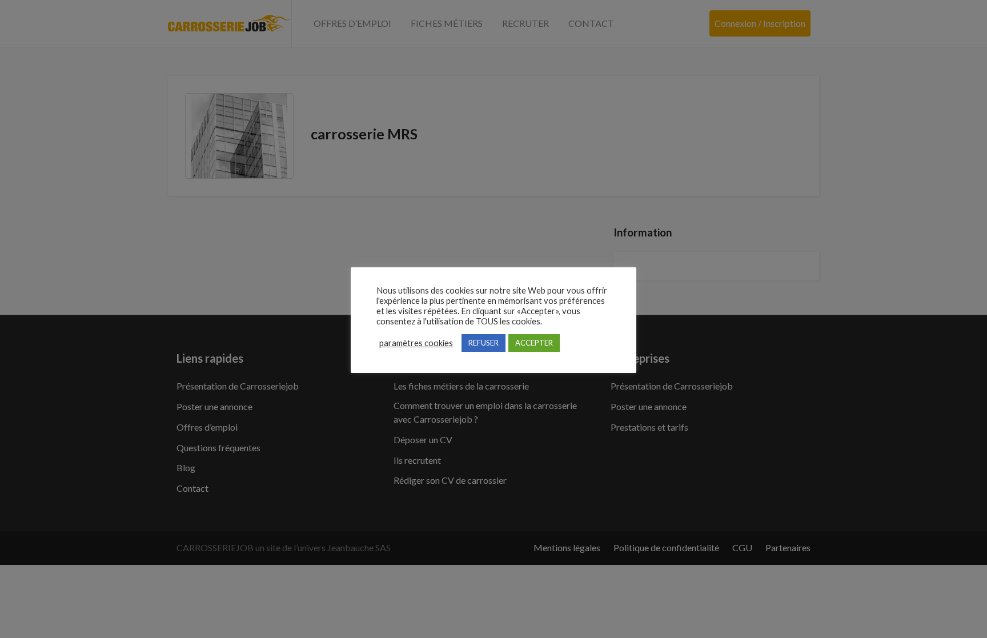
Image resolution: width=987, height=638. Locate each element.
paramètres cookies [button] (416, 343)
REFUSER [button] (483, 342)
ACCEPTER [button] (534, 342)
